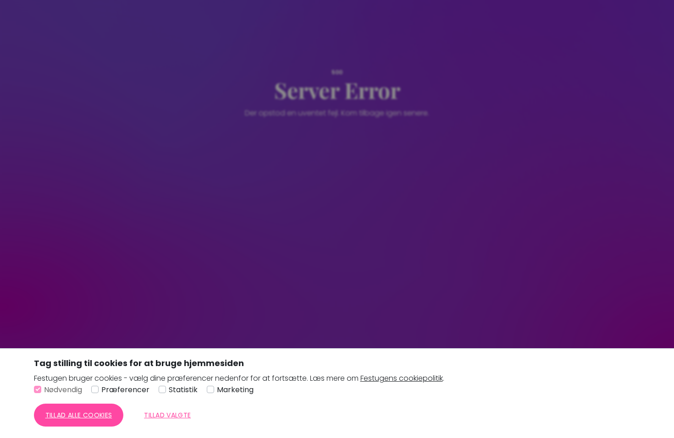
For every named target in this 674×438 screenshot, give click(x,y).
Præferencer (125, 389)
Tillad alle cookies (78, 415)
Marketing (235, 389)
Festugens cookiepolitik (401, 378)
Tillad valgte (167, 415)
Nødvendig (63, 389)
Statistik (183, 389)
